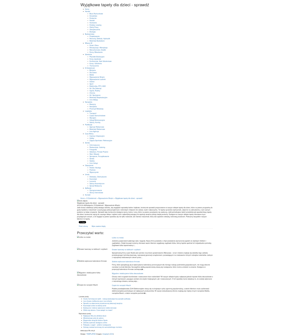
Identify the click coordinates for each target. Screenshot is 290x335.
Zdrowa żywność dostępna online (95, 322)
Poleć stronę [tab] (83, 226)
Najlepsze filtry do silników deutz (94, 316)
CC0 (111, 334)
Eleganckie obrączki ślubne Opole (95, 320)
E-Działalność (91, 198)
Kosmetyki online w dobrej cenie (94, 305)
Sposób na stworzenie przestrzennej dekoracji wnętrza (102, 303)
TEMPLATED (91, 334)
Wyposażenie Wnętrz (105, 198)
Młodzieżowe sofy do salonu (93, 318)
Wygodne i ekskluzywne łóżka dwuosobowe (127, 273)
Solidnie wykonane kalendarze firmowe (126, 261)
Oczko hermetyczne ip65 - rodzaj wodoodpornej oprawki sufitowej (106, 299)
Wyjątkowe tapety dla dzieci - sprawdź (128, 198)
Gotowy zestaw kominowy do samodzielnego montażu (102, 327)
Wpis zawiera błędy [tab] (99, 226)
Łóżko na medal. (118, 237)
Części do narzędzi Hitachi (121, 285)
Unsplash (105, 334)
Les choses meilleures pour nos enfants (97, 301)
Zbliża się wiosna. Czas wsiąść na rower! (97, 310)
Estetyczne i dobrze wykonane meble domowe (99, 308)
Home (82, 198)
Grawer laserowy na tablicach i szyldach (126, 249)
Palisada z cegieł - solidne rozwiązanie (97, 325)
